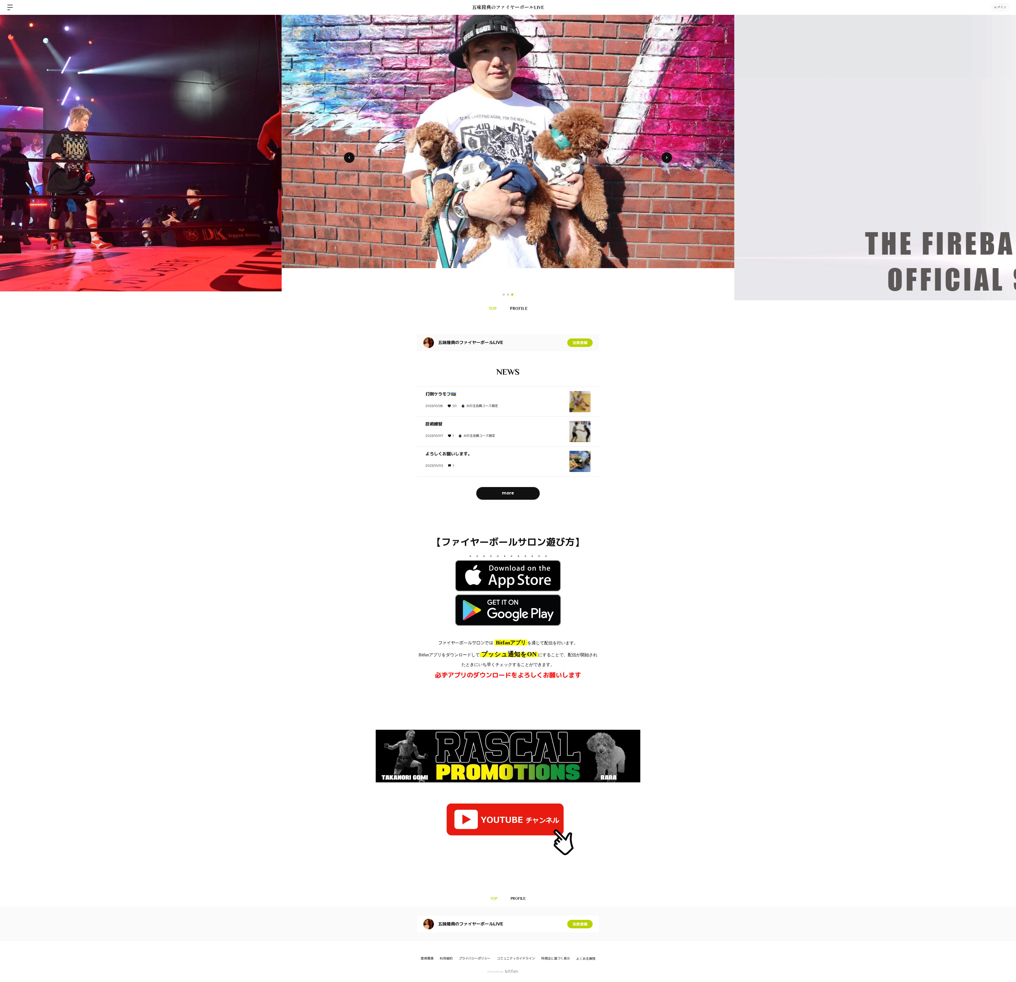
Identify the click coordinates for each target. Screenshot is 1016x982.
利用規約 (446, 958)
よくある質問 (585, 958)
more (508, 492)
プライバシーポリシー (475, 958)
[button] (666, 157)
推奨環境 (427, 958)
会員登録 (580, 342)
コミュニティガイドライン (516, 958)
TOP (493, 308)
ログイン (1000, 7)
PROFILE (519, 308)
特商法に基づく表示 (555, 958)
